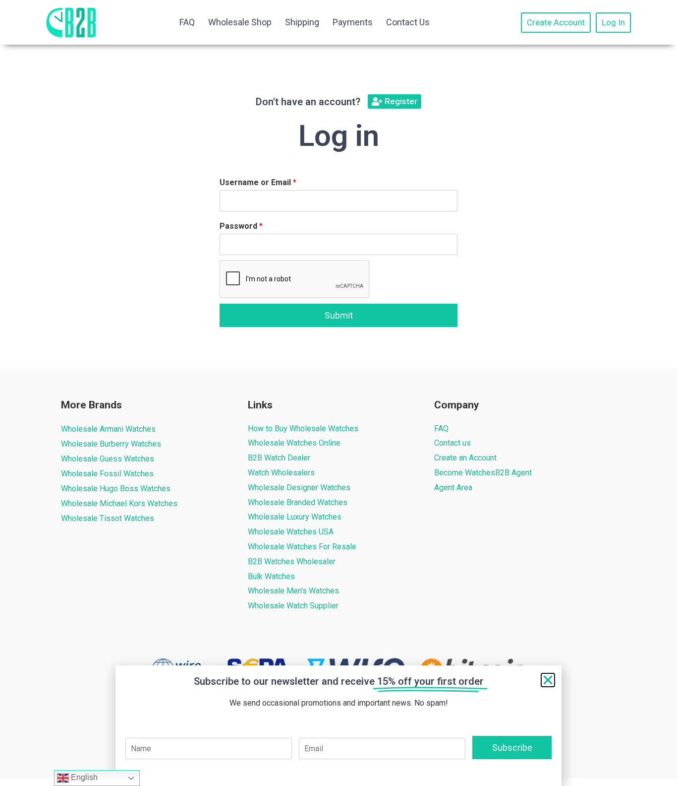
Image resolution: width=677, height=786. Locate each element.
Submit (339, 315)
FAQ (187, 22)
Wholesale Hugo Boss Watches (115, 488)
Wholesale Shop (240, 22)
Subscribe (512, 747)
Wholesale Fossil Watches (107, 473)
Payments (353, 22)
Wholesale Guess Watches (107, 458)
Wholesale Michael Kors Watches (119, 503)
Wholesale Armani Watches (108, 429)
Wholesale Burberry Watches (111, 444)
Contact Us (408, 22)
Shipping (302, 22)
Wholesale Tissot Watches (107, 518)
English (83, 777)
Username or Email (258, 182)
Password (241, 226)
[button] (548, 680)
